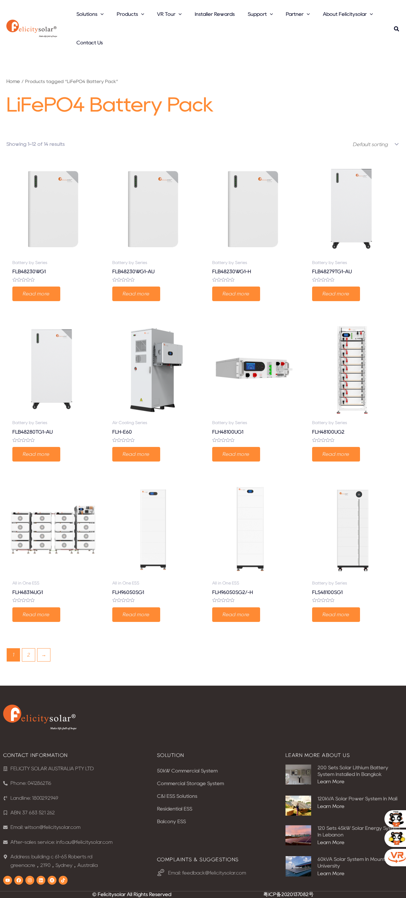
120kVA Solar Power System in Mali (357, 798)
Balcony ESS (171, 821)
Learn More (331, 781)
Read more (36, 293)
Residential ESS (174, 808)
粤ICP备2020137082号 (288, 894)
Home (13, 81)
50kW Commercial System (187, 770)
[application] (100, 14)
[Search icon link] (397, 29)
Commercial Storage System (190, 783)
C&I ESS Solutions (177, 796)
